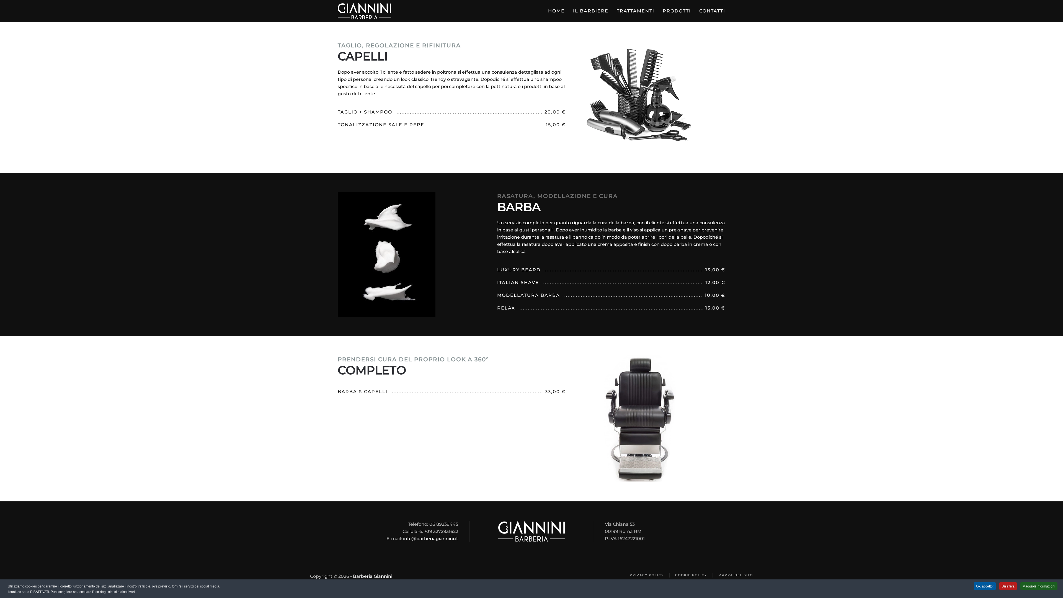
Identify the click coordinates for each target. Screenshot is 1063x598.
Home (556, 11)
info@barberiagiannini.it (430, 538)
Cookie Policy (691, 575)
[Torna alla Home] (364, 11)
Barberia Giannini (372, 576)
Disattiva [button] (1008, 586)
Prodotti (677, 11)
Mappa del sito (735, 575)
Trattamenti (635, 11)
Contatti (712, 11)
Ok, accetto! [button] (985, 586)
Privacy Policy (647, 575)
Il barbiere (590, 11)
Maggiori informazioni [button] (1039, 586)
